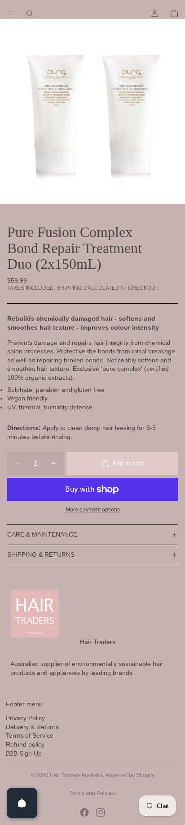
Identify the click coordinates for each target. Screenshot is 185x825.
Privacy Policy (25, 718)
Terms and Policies (93, 793)
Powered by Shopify (130, 775)
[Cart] (174, 13)
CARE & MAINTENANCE (42, 534)
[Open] (22, 803)
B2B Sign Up (24, 753)
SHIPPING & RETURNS (41, 554)
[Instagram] (100, 812)
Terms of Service (29, 735)
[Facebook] (84, 812)
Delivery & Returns (32, 726)
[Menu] (10, 13)
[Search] (30, 13)
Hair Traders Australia (76, 775)
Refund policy (25, 744)
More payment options (93, 509)
